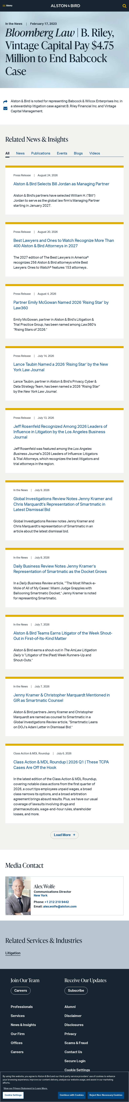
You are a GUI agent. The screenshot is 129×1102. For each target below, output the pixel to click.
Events (62, 153)
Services (18, 1016)
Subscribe (76, 990)
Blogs (78, 153)
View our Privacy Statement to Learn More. (26, 1088)
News (20, 153)
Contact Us (73, 1052)
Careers (17, 1052)
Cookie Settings (77, 1070)
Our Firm (18, 1034)
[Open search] (124, 6)
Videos (94, 153)
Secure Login (74, 1061)
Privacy (70, 1034)
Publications (40, 153)
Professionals (22, 1007)
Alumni (70, 1007)
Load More (62, 835)
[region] (64, 1087)
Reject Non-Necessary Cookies (106, 1095)
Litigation (12, 953)
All (7, 153)
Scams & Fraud (76, 1043)
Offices (17, 1043)
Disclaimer (72, 1016)
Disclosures (73, 1025)
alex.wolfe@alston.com (60, 906)
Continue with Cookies (72, 1095)
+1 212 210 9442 (57, 902)
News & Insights (23, 1025)
